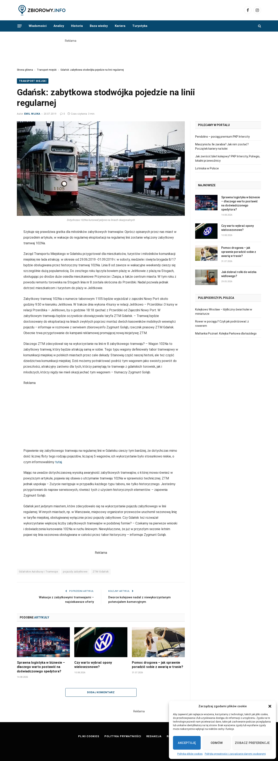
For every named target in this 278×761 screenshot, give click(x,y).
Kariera (120, 26)
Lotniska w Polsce (207, 168)
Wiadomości (38, 26)
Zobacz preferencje (252, 743)
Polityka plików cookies (190, 753)
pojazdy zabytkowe (75, 571)
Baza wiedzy (99, 26)
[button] (270, 706)
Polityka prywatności (122, 736)
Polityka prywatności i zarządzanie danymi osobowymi (235, 753)
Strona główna (25, 69)
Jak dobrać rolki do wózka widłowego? (238, 274)
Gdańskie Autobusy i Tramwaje (38, 571)
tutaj (58, 462)
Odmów (217, 743)
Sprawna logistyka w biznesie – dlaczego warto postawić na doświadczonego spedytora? (41, 667)
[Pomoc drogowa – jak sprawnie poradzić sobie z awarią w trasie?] (158, 642)
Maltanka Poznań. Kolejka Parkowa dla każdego (226, 333)
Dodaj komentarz (101, 692)
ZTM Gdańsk (101, 571)
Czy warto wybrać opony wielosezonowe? (93, 665)
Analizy (59, 26)
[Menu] (20, 26)
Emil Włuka (32, 113)
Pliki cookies (88, 736)
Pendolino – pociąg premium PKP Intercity (222, 136)
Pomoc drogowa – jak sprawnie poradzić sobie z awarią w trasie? (157, 665)
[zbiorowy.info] (42, 10)
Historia (77, 26)
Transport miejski (47, 69)
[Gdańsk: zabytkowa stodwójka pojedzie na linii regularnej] (101, 168)
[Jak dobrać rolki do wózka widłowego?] (206, 277)
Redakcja (154, 736)
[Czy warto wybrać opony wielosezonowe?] (100, 642)
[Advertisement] (139, 52)
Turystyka (139, 26)
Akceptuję (187, 743)
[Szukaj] (259, 26)
